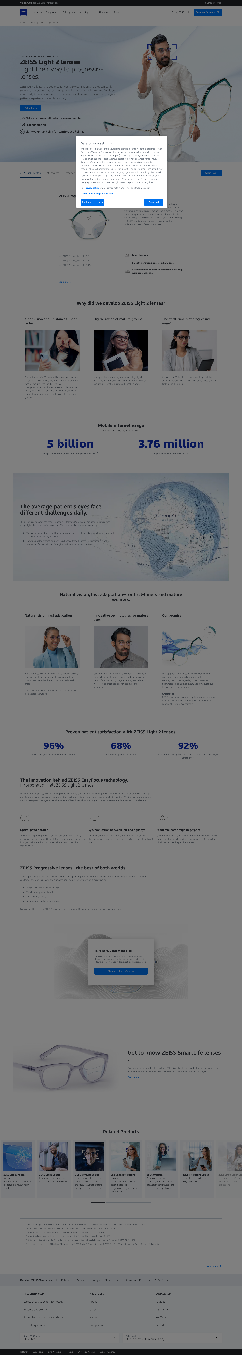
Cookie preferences (92, 202)
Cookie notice (88, 193)
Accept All (154, 202)
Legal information (105, 193)
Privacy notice (92, 188)
